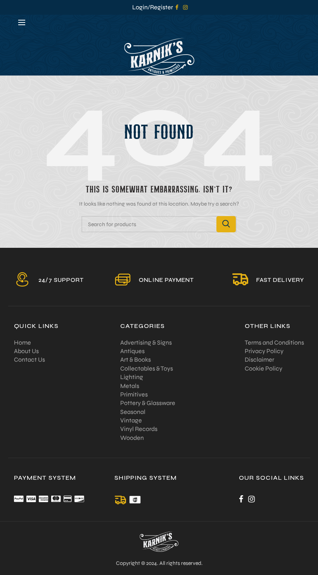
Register (161, 7)
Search (226, 224)
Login (140, 7)
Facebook (177, 7)
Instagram (185, 7)
